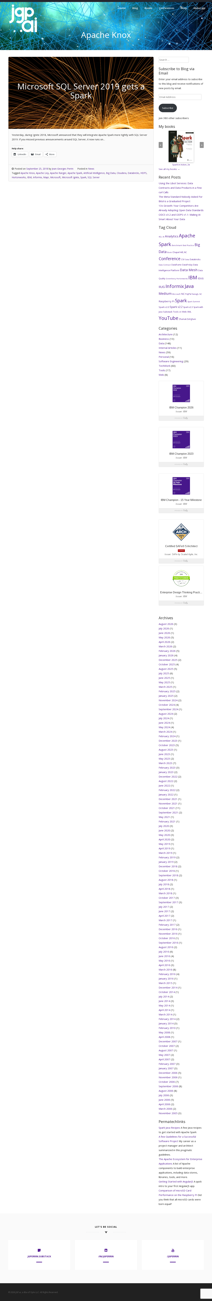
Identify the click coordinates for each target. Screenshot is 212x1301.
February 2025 (167, 691)
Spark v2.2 (176, 307)
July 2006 (164, 1095)
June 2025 (164, 677)
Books (148, 8)
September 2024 (168, 709)
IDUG (201, 278)
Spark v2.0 (164, 307)
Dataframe (176, 264)
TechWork (164, 365)
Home (122, 8)
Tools (175, 311)
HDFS (143, 173)
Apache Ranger (58, 173)
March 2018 (165, 893)
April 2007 (164, 1059)
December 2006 (168, 1072)
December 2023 (168, 740)
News (91, 168)
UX (180, 312)
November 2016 (168, 933)
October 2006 (167, 1081)
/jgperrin (173, 1256)
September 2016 (168, 942)
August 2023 (166, 749)
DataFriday (187, 264)
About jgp (199, 8)
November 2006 (168, 1077)
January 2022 (166, 794)
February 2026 (167, 650)
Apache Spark (75, 173)
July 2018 (164, 884)
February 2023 (167, 767)
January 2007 (166, 1068)
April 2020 (164, 839)
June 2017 (164, 911)
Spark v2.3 (188, 307)
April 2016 (164, 965)
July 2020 (164, 826)
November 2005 (168, 1113)
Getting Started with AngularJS (176, 1181)
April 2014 (164, 1010)
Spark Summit (193, 301)
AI (163, 237)
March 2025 (165, 686)
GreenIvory (171, 278)
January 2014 (166, 1023)
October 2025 (167, 664)
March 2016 (165, 969)
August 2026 (166, 624)
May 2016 (164, 960)
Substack (167, 311)
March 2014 (165, 1014)
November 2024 (168, 700)
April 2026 (164, 642)
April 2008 (164, 1037)
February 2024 (167, 736)
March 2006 (165, 1108)
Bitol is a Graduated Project (174, 201)
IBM (29, 177)
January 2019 (166, 861)
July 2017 (164, 906)
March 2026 (165, 646)
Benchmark (177, 245)
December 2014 (168, 987)
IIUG (162, 287)
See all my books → (169, 169)
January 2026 (166, 655)
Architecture (166, 334)
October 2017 (167, 897)
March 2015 (165, 983)
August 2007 (166, 1050)
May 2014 (164, 1005)
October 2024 (167, 704)
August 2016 (166, 947)
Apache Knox (28, 173)
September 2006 (168, 1086)
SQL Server (94, 177)
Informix (37, 177)
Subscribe (167, 108)
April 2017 (164, 915)
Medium (165, 293)
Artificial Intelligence (94, 173)
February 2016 (167, 974)
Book (169, 252)
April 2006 (164, 1104)
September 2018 (168, 875)
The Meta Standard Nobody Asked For (181, 196)
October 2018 (167, 870)
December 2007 (168, 1041)
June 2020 (164, 830)
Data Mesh (189, 269)
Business (164, 338)
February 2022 (167, 790)
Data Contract (165, 265)
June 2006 (164, 1099)
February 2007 (167, 1063)
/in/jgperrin (106, 1256)
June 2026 (164, 633)
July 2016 (164, 951)
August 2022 (166, 781)
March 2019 (165, 852)
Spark (83, 177)
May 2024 (164, 727)
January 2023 (166, 772)
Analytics (171, 236)
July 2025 (164, 673)
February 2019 (167, 857)
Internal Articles (168, 347)
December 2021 (168, 799)
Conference (169, 258)
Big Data (110, 173)
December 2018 (168, 866)
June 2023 (164, 754)
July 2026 (164, 628)
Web (184, 311)
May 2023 (164, 758)
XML (189, 311)
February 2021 (167, 821)
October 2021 (167, 808)
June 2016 (164, 956)
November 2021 (168, 803)
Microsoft (55, 177)
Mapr (46, 177)
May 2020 (164, 835)
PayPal (188, 294)
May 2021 (164, 817)
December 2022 (168, 776)
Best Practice (188, 245)
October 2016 (167, 938)
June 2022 (164, 785)
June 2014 (164, 1001)
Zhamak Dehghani (187, 319)
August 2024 (166, 713)
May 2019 (164, 844)
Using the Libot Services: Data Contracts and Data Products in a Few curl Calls (180, 188)
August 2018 (166, 879)
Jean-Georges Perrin (62, 168)
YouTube (168, 318)
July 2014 (164, 996)
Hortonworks (19, 177)
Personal (164, 356)
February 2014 (167, 1019)
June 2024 (164, 722)
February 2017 (167, 924)
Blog (135, 8)
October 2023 (167, 745)
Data (187, 259)
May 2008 (164, 1032)
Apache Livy (42, 173)
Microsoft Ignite (70, 177)
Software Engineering (171, 361)
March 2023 (165, 763)
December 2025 (168, 659)
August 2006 (166, 1090)
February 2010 (167, 1028)
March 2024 (165, 731)
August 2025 (166, 668)
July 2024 (164, 718)
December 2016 (168, 929)
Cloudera (121, 173)
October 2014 (167, 992)
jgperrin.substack (39, 1256)
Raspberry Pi (166, 301)
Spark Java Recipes (169, 1127)
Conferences (166, 8)
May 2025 (164, 682)
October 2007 (167, 1045)
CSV (183, 259)
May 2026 (164, 637)
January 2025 (166, 695)
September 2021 (168, 812)
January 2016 (166, 978)
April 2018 (164, 888)
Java (189, 286)
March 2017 (165, 920)
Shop (184, 8)
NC (183, 293)
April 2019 (164, 848)
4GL (160, 237)
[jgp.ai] (23, 32)
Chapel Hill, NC (179, 252)
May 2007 (164, 1054)
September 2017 (168, 902)
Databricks (133, 173)
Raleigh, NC (197, 294)
